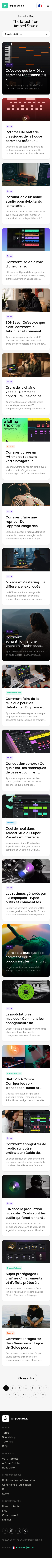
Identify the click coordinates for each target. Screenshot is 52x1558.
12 (36, 1394)
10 (23, 1394)
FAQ (4, 1510)
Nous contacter (11, 1506)
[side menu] (48, 5)
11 (29, 1394)
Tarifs (5, 1432)
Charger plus (26, 1378)
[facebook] (5, 1531)
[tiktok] (25, 1531)
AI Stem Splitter (11, 1463)
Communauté (10, 1515)
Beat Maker (9, 1467)
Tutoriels (7, 1441)
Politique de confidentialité (18, 1480)
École (5, 1493)
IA (3, 1489)
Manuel (6, 1519)
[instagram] (11, 1531)
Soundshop (9, 1437)
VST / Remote (10, 1458)
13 (43, 1394)
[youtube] (18, 1531)
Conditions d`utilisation (16, 1484)
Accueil (22, 16)
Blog (4, 1446)
